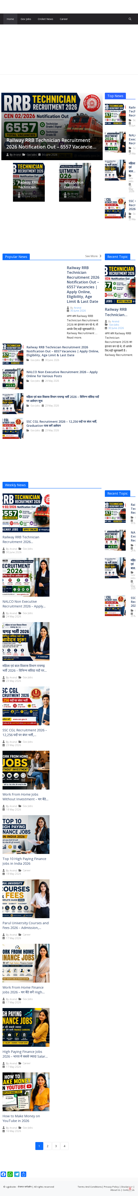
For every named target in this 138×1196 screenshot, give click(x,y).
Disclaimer (127, 1186)
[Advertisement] (69, 49)
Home (10, 19)
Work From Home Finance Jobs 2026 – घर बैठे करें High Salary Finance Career (23, 992)
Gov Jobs (26, 19)
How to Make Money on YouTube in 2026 (21, 1118)
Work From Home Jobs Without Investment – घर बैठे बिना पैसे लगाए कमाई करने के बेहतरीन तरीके (25, 801)
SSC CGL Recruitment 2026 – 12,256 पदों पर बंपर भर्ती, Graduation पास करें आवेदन (61, 423)
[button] (130, 18)
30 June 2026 (49, 154)
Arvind (17, 154)
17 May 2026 (13, 938)
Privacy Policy (111, 1186)
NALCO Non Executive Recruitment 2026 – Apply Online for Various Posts (62, 374)
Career (64, 19)
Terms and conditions (90, 1186)
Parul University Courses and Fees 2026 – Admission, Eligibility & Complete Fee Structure (26, 930)
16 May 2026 (13, 1131)
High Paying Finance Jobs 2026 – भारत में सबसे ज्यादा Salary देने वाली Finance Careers (25, 1056)
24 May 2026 (75, 196)
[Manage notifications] (130, 1188)
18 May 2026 (13, 809)
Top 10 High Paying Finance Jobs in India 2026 (24, 861)
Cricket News (45, 19)
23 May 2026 (131, 189)
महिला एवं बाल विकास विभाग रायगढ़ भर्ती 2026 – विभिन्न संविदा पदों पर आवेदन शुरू (62, 399)
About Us (115, 1189)
